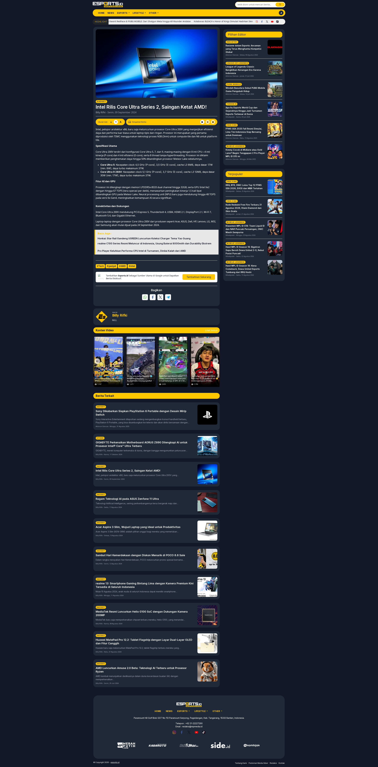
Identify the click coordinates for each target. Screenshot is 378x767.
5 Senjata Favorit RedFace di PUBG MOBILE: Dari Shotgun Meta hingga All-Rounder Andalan (120, 21)
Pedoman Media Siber (258, 763)
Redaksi (273, 763)
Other (153, 13)
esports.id (115, 762)
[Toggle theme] (281, 12)
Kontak (282, 763)
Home (101, 13)
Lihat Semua (211, 330)
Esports (122, 13)
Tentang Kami (241, 763)
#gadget (111, 266)
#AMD (122, 266)
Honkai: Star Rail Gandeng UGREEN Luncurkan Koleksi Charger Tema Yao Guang (144, 238)
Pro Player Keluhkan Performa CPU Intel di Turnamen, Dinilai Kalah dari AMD (142, 250)
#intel (132, 266)
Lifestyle (138, 13)
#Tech (100, 266)
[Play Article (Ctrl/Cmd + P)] (202, 122)
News (110, 13)
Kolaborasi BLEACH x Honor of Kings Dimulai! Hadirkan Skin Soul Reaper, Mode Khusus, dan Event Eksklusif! (222, 21)
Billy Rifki (101, 112)
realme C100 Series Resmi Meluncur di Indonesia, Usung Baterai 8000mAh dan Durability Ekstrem (154, 243)
